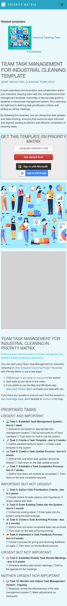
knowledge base (14, 399)
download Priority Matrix (19, 389)
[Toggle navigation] (62, 4)
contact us (48, 399)
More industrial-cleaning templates (28, 82)
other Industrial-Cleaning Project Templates (38, 367)
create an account (35, 377)
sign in (18, 377)
